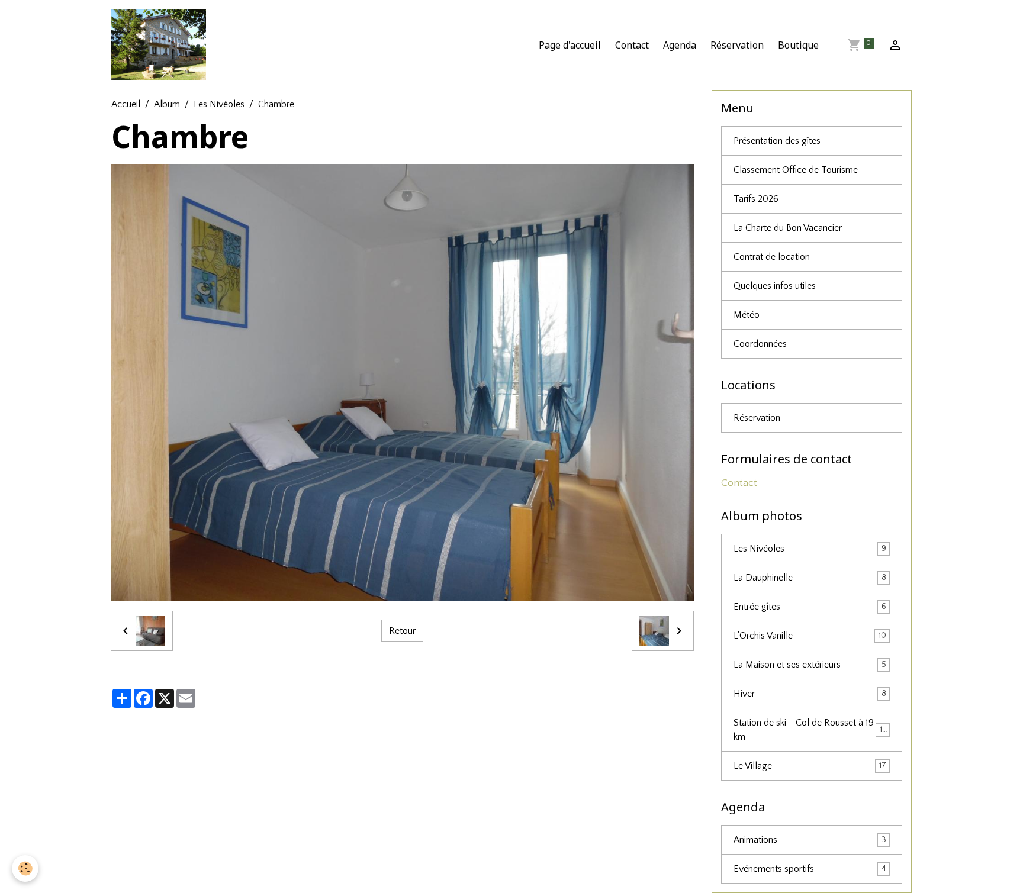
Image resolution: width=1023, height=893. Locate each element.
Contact (632, 44)
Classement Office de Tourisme (796, 170)
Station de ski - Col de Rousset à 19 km (810, 729)
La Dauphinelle (810, 577)
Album (167, 104)
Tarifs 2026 (756, 199)
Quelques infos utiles (775, 286)
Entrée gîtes (810, 606)
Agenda (679, 44)
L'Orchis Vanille (810, 635)
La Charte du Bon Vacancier (788, 228)
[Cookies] (25, 868)
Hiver (810, 693)
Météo (747, 315)
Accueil (125, 104)
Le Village (810, 765)
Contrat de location (772, 257)
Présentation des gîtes (777, 141)
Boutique (798, 44)
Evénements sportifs (810, 868)
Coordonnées (760, 343)
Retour (402, 631)
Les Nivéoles (219, 104)
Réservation (737, 44)
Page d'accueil (570, 44)
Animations (810, 839)
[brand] (161, 44)
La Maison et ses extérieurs (810, 664)
